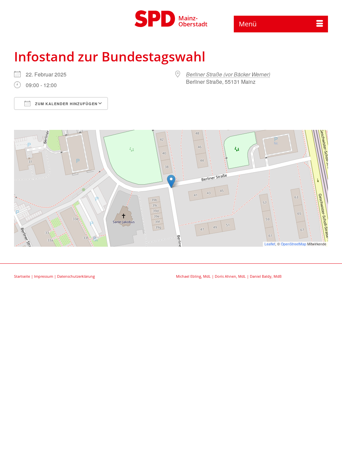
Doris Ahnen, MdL (230, 276)
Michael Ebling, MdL (193, 276)
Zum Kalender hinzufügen (66, 103)
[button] (171, 181)
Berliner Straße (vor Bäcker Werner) (228, 74)
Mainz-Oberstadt (192, 21)
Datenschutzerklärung (76, 276)
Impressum (43, 276)
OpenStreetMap (293, 243)
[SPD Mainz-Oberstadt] (155, 17)
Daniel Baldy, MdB (266, 276)
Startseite (22, 276)
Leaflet (270, 243)
